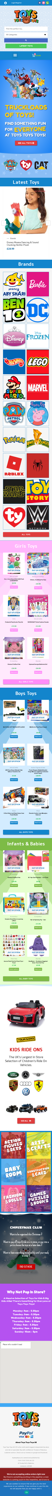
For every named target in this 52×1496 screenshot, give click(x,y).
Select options (13, 969)
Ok (27, 1492)
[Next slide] (48, 223)
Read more (14, 587)
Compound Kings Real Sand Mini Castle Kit (23, 244)
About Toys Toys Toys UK (26, 1442)
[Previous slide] (3, 223)
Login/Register (16, 3)
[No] (49, 1488)
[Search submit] (26, 40)
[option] (26, 223)
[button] (15, 55)
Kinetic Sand (15, 238)
